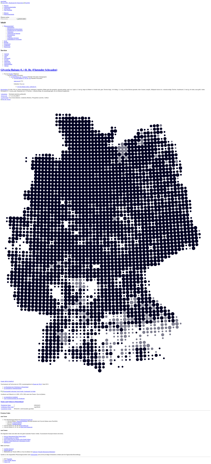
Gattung (14, 75)
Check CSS (7, 462)
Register (6, 42)
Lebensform (4, 94)
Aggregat (24, 77)
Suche (5, 41)
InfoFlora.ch (7, 442)
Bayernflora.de (24, 425)
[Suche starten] (21, 19)
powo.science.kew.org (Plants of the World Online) (17, 439)
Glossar (6, 55)
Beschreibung (4, 89)
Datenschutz (7, 63)
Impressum (7, 61)
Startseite (6, 54)
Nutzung (9, 36)
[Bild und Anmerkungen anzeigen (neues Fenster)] (6, 99)
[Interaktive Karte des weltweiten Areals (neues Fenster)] (10, 391)
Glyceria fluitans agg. (16, 77)
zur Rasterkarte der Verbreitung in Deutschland (16, 387)
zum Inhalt (3, 1)
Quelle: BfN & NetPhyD (7, 381)
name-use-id (17, 81)
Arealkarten (7, 45)
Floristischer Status (6, 405)
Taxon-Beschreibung (21, 421)
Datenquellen (34, 454)
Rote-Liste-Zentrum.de (26, 427)
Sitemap (6, 65)
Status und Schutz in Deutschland (12, 402)
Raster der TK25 (37, 384)
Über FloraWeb (8, 10)
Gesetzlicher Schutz (6, 408)
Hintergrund (7, 47)
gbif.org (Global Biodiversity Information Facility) (17, 441)
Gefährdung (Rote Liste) (7, 407)
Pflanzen (6, 5)
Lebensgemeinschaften (10, 7)
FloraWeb (9, 459)
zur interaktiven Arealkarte (11, 397)
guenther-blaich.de (9, 449)
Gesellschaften (4, 97)
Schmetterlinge (11, 35)
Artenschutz (7, 8)
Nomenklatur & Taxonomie (14, 39)
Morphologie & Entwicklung (14, 29)
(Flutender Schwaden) (29, 69)
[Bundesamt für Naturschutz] (12, 3)
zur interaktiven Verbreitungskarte (13, 388)
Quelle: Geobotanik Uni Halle (27, 391)
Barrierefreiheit (8, 64)
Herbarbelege (10, 27)
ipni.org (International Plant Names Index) (15, 436)
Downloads (7, 58)
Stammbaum (7, 44)
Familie (11, 74)
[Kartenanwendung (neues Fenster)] (105, 380)
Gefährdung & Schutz (13, 38)
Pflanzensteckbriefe (9, 14)
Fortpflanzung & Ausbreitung (15, 30)
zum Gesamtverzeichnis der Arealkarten (14, 398)
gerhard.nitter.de (8, 450)
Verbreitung (10, 32)
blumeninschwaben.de (26, 419)
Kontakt (6, 60)
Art (30, 78)
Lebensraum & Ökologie (13, 33)
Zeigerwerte (4, 96)
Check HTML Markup (10, 460)
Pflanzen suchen (5, 17)
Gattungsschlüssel (17, 422)
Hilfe (5, 57)
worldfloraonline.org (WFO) (11, 438)
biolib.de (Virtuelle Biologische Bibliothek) (44, 452)
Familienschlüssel (16, 424)
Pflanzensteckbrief (9, 26)
